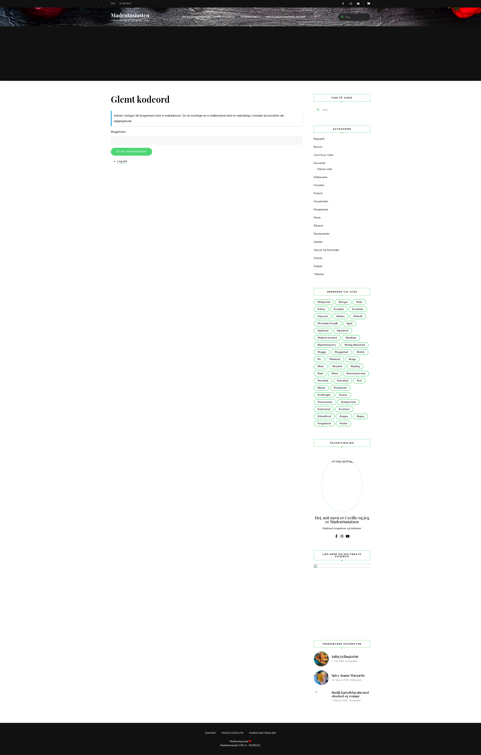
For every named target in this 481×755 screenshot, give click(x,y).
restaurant (341, 388)
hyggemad (342, 352)
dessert (323, 316)
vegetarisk (325, 423)
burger (344, 302)
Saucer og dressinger (326, 250)
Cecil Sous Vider (324, 155)
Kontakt (126, 3)
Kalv (321, 366)
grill (350, 323)
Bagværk (319, 139)
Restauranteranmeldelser (286, 16)
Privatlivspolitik (233, 733)
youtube (358, 4)
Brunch (318, 147)
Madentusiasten (130, 15)
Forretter (319, 185)
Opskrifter (249, 16)
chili (360, 302)
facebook (343, 4)
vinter (344, 423)
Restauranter (322, 234)
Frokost (318, 193)
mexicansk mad (356, 373)
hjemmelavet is (327, 345)
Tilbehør (319, 274)
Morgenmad (321, 209)
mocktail (323, 380)
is (320, 359)
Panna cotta (325, 169)
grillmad (323, 330)
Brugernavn (118, 132)
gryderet (343, 330)
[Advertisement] (240, 54)
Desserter (320, 163)
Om (113, 3)
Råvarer (318, 225)
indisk (361, 352)
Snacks (318, 258)
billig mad (324, 302)
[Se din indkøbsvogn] (368, 4)
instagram (350, 4)
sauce (344, 395)
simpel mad (349, 402)
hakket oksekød (328, 338)
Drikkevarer (320, 177)
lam (321, 373)
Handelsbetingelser (262, 733)
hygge (322, 352)
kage (353, 359)
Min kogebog (226, 16)
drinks (341, 316)
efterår (358, 316)
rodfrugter (325, 395)
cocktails (358, 309)
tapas (361, 416)
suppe (344, 416)
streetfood (325, 416)
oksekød (343, 380)
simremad (324, 409)
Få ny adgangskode (131, 151)
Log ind (122, 161)
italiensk (335, 359)
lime (335, 373)
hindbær (351, 338)
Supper (318, 266)
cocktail (339, 309)
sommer (345, 409)
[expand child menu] (250, 26)
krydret (338, 366)
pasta (322, 388)
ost (360, 380)
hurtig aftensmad (355, 345)
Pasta (317, 217)
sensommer (326, 402)
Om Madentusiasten (196, 16)
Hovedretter (321, 201)
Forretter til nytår (328, 323)
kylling (356, 366)
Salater (318, 242)
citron (322, 309)
